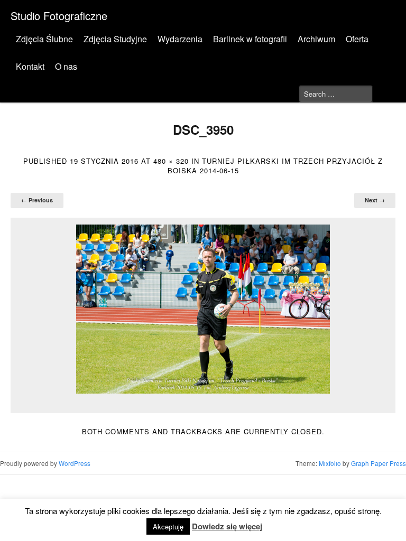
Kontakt (30, 66)
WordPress (74, 463)
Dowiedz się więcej (227, 526)
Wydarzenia (180, 39)
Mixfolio (330, 463)
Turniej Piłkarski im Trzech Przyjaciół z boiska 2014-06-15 (275, 165)
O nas (66, 66)
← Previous (37, 200)
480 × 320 (171, 161)
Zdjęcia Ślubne (44, 39)
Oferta (357, 39)
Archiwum (316, 39)
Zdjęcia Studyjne (115, 39)
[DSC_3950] (203, 309)
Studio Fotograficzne (59, 15)
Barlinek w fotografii (250, 39)
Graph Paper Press (378, 463)
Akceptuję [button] (168, 526)
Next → (375, 200)
